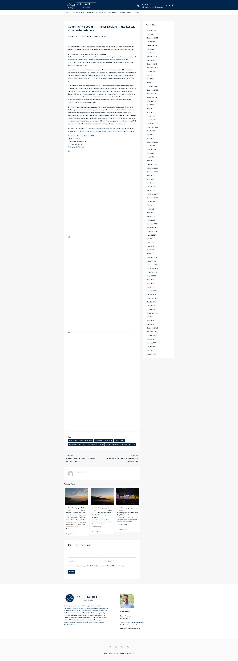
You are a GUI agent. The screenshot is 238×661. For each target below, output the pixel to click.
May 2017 (150, 246)
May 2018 (150, 209)
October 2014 (152, 309)
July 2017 (150, 239)
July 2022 (150, 135)
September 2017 (153, 231)
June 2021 (150, 153)
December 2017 (152, 224)
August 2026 (151, 30)
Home (67, 13)
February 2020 (152, 187)
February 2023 (152, 120)
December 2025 (152, 38)
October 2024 (152, 71)
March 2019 (151, 190)
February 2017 (152, 257)
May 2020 (150, 175)
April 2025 (150, 49)
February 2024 (152, 86)
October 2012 (152, 335)
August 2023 (151, 101)
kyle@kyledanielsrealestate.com (152, 7)
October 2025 (152, 42)
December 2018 (152, 194)
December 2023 (152, 90)
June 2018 (150, 205)
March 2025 (151, 53)
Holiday (141, 508)
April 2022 (150, 138)
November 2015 (152, 298)
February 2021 (152, 164)
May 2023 (150, 109)
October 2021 (152, 146)
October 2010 (152, 346)
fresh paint (98, 440)
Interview (95, 36)
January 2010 (151, 354)
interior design (119, 440)
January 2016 (151, 294)
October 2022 (152, 131)
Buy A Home (113, 13)
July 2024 (150, 75)
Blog (137, 13)
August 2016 (151, 276)
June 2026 (150, 34)
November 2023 (152, 94)
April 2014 (150, 320)
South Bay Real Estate (127, 444)
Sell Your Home (101, 13)
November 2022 (152, 127)
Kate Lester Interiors (90, 444)
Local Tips (102, 36)
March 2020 (151, 183)
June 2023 (150, 105)
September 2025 (153, 45)
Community (134, 508)
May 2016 (150, 280)
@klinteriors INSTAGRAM (76, 147)
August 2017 (151, 235)
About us (90, 13)
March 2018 (151, 216)
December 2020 (152, 168)
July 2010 (150, 350)
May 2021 (150, 157)
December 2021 (152, 142)
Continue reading (71, 529)
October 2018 (152, 201)
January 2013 (151, 324)
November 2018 (152, 198)
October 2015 (152, 302)
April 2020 (150, 179)
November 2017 (152, 227)
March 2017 (151, 254)
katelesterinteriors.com (75, 144)
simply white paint (112, 444)
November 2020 (152, 172)
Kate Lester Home (75, 444)
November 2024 (152, 68)
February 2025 (152, 56)
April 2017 (150, 250)
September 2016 (153, 272)
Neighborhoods (125, 13)
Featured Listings (78, 13)
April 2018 (150, 213)
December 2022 (152, 123)
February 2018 (152, 220)
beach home (73, 440)
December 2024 (152, 64)
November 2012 (152, 332)
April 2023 (150, 112)
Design (88, 36)
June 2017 (150, 242)
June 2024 (150, 79)
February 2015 (152, 306)
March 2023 (151, 116)
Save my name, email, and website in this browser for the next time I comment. (96, 566)
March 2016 (151, 287)
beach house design (85, 440)
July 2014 (150, 317)
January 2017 (151, 261)
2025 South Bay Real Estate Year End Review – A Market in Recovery (102, 515)
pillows (101, 444)
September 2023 (153, 97)
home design (108, 440)
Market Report (83, 509)
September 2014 (153, 313)
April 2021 (150, 161)
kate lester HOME (88, 136)
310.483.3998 (147, 4)
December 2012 (152, 328)
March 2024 (151, 82)
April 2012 (150, 339)
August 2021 (151, 149)
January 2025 (151, 60)
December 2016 (152, 265)
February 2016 (152, 291)
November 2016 (152, 268)
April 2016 (150, 283)
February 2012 (152, 343)
